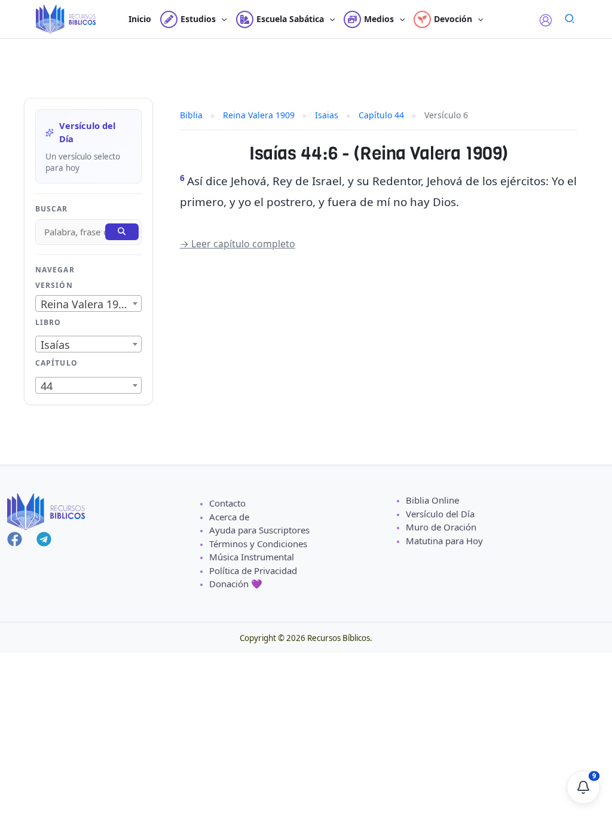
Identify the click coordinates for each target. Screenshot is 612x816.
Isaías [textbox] (55, 345)
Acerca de (229, 517)
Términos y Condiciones (258, 544)
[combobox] (88, 303)
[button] (221, 19)
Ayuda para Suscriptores (259, 530)
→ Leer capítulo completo (237, 243)
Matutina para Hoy (444, 541)
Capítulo (56, 363)
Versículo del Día (440, 514)
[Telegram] (43, 539)
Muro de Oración (441, 527)
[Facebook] (14, 539)
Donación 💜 (235, 584)
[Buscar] (122, 231)
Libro (48, 322)
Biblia (191, 115)
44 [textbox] (47, 386)
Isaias (326, 115)
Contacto (227, 503)
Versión (54, 285)
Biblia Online (432, 500)
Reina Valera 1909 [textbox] (85, 304)
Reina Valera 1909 (259, 115)
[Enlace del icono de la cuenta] (545, 20)
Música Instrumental (251, 557)
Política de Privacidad (253, 570)
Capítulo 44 (381, 115)
